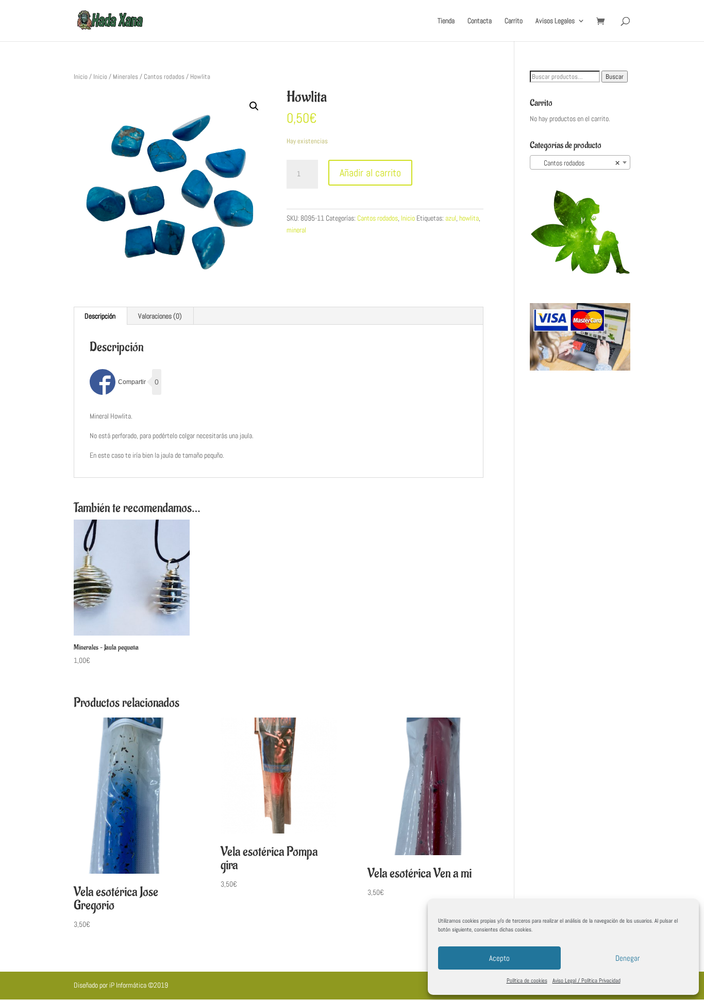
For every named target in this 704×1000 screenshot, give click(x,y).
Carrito (514, 21)
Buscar (615, 76)
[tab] (100, 316)
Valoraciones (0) (160, 316)
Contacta (479, 21)
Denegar (627, 958)
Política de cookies (527, 980)
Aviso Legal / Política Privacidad (586, 980)
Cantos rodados (164, 76)
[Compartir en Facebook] (118, 382)
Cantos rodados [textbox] (576, 163)
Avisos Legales (555, 21)
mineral (296, 230)
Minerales (125, 76)
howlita (469, 218)
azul (450, 218)
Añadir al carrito (370, 172)
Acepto (499, 958)
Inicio (81, 76)
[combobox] (580, 162)
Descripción (100, 316)
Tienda (446, 21)
